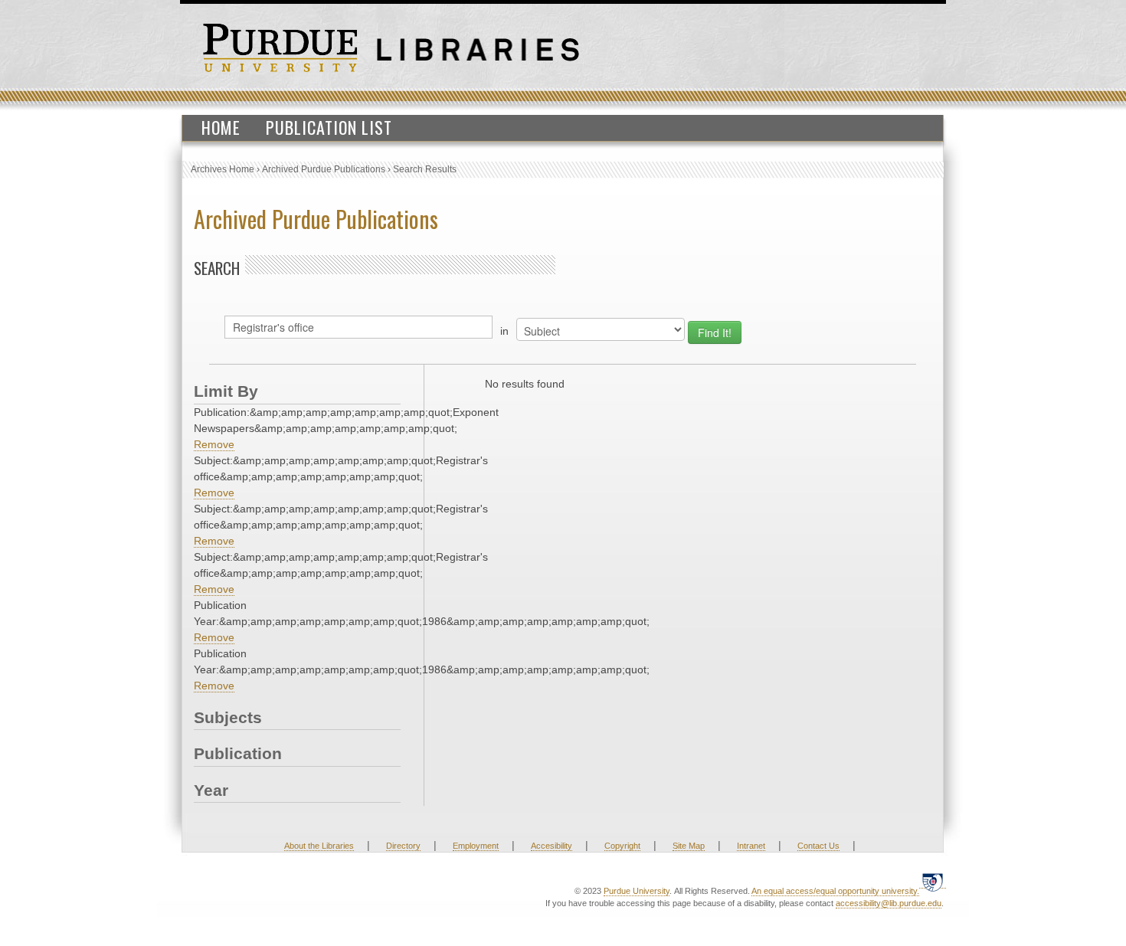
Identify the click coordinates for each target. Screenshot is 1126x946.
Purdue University (636, 890)
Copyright (622, 845)
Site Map (689, 845)
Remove (214, 444)
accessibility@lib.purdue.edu (888, 903)
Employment (476, 845)
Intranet (751, 845)
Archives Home (222, 169)
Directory (403, 845)
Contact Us (818, 845)
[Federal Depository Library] (932, 882)
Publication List (329, 127)
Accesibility (551, 845)
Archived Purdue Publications (323, 169)
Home (221, 127)
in (504, 331)
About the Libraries (319, 845)
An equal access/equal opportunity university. (835, 890)
